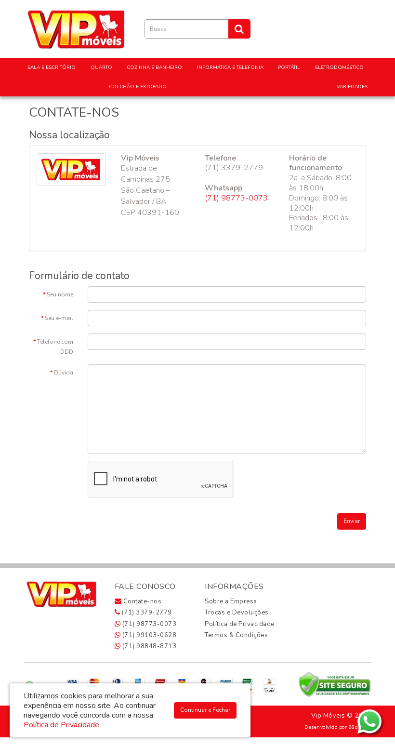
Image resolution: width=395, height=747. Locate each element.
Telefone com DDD (55, 347)
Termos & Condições (236, 635)
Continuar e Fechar (205, 710)
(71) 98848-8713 (148, 646)
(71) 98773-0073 (236, 198)
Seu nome (60, 294)
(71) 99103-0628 (148, 635)
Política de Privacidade (240, 624)
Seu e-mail (59, 318)
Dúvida (63, 372)
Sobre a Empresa (231, 601)
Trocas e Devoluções (237, 612)
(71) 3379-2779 (146, 612)
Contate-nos (141, 601)
